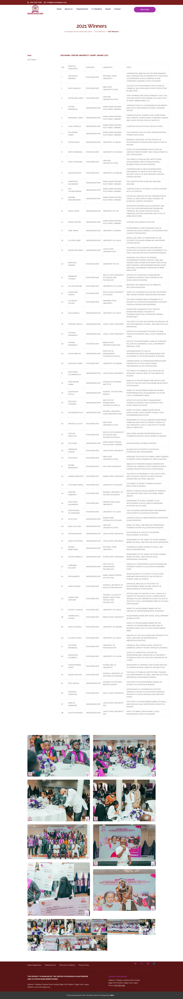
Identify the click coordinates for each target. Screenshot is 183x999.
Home (59, 9)
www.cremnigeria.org (42, 987)
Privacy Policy (84, 965)
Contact (117, 9)
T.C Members (96, 9)
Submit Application (34, 965)
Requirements (82, 9)
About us (68, 9)
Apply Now (145, 9)
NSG (112, 995)
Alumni (108, 9)
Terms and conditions (67, 965)
